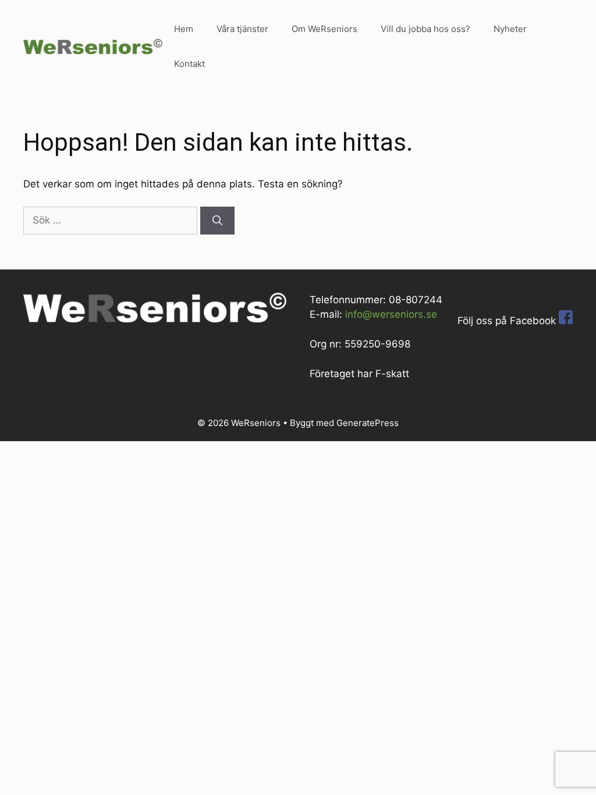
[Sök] (217, 221)
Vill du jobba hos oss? (425, 28)
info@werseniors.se (391, 314)
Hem (183, 28)
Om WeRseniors (324, 28)
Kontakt (189, 63)
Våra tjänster (242, 28)
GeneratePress (367, 422)
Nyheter (510, 28)
